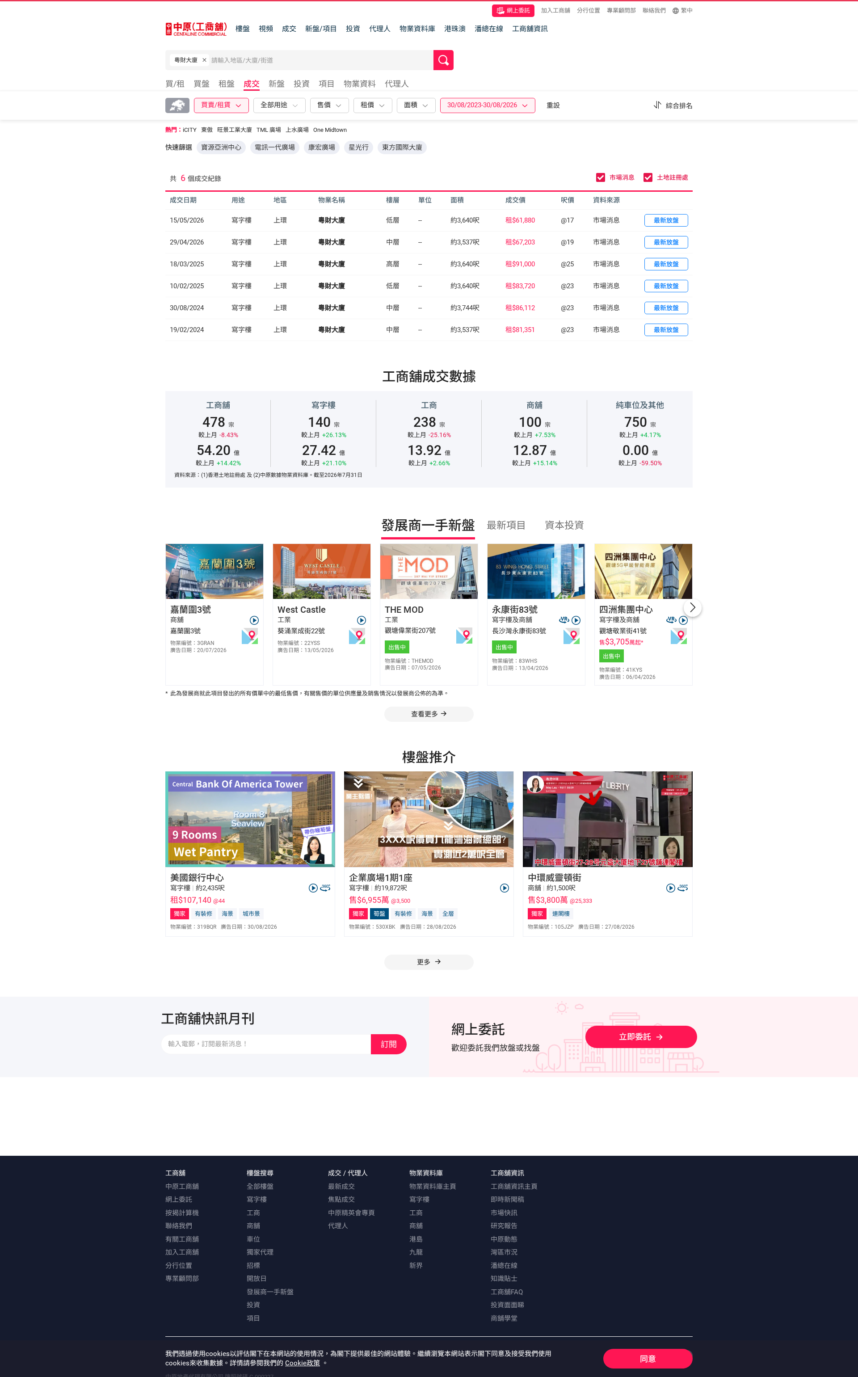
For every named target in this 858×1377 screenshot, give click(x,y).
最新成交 (341, 1187)
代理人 (380, 29)
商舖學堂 (504, 1318)
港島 (416, 1239)
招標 (253, 1266)
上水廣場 (297, 129)
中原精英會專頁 (351, 1213)
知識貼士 (504, 1279)
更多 (424, 962)
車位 (253, 1239)
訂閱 (389, 1044)
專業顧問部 (621, 10)
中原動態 (504, 1239)
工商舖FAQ (507, 1292)
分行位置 (588, 10)
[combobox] (322, 62)
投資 (353, 29)
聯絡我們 (654, 10)
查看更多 (424, 714)
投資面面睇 (507, 1305)
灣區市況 (504, 1252)
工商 (253, 1213)
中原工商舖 (182, 1187)
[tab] (177, 85)
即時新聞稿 (507, 1200)
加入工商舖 (555, 10)
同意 (648, 1359)
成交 (289, 29)
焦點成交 (341, 1200)
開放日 (257, 1279)
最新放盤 (666, 220)
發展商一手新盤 (270, 1292)
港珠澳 (455, 29)
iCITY (190, 129)
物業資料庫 (417, 29)
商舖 (253, 1226)
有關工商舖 (182, 1239)
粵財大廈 (331, 220)
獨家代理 (260, 1252)
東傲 (207, 129)
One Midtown (330, 129)
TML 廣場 (269, 129)
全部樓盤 (260, 1187)
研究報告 (504, 1226)
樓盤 (243, 29)
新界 (416, 1266)
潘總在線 (489, 29)
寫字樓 (257, 1200)
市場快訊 (504, 1213)
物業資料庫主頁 (432, 1187)
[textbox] (322, 60)
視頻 (266, 29)
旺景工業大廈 (234, 129)
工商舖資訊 (530, 29)
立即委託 (635, 1036)
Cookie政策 (302, 1363)
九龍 (416, 1252)
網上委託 (518, 10)
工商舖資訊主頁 (514, 1187)
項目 (253, 1318)
